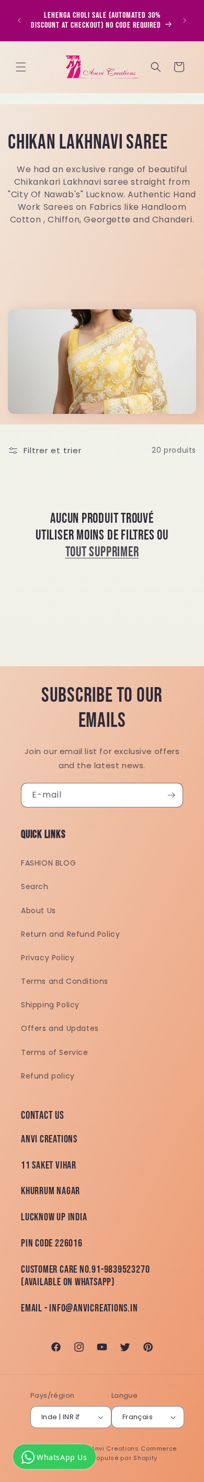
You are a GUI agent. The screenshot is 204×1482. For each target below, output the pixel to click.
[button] (20, 66)
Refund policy (48, 1076)
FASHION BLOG (48, 863)
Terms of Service (54, 1052)
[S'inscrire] (171, 795)
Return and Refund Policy (70, 934)
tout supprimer (102, 552)
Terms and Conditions (64, 981)
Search (35, 886)
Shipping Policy (50, 1005)
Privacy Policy (47, 957)
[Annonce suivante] (184, 20)
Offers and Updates (60, 1028)
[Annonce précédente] (19, 20)
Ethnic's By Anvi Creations (97, 1448)
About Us (38, 910)
